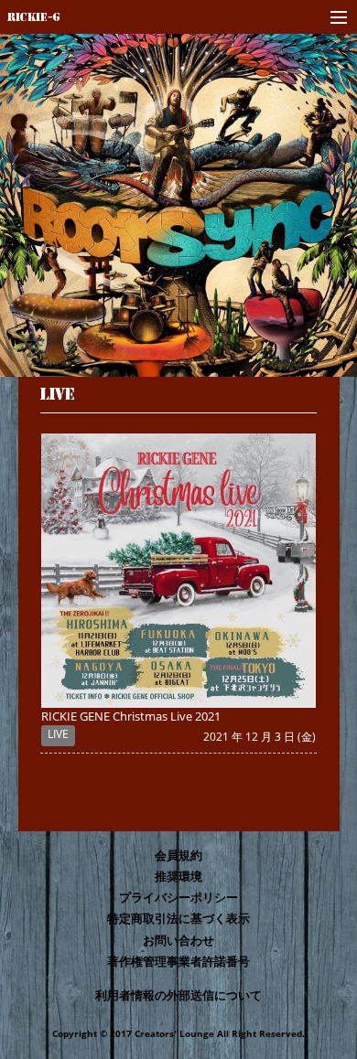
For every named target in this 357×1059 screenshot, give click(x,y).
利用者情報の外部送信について (178, 995)
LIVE (57, 392)
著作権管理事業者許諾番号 (178, 961)
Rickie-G (33, 16)
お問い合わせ (178, 940)
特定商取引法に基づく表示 (178, 918)
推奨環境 (178, 876)
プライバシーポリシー (178, 897)
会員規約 (178, 855)
